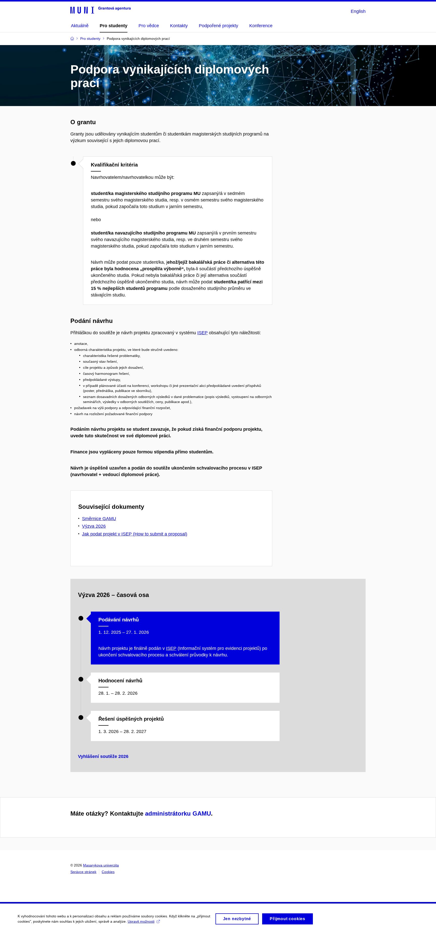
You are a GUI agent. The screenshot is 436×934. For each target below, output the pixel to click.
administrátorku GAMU (178, 813)
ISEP (202, 332)
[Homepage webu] (100, 10)
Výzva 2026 (94, 526)
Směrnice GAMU (99, 518)
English (358, 11)
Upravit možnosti (141, 921)
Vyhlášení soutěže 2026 (103, 756)
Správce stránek (83, 872)
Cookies (108, 872)
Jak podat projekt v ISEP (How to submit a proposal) (134, 534)
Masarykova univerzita (101, 865)
